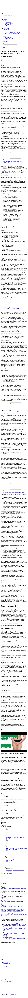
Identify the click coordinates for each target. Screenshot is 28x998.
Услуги (5, 965)
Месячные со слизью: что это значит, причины (14, 492)
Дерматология (6, 34)
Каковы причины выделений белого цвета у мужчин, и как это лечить (14, 412)
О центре (8, 22)
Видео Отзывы (10, 25)
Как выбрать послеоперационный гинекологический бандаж (11, 309)
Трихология (6, 28)
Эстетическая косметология (13, 32)
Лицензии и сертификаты (9, 994)
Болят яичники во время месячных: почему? (11, 902)
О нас (4, 20)
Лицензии (8, 24)
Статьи (8, 27)
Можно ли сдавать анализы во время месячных (12, 910)
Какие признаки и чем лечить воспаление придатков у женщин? (16, 849)
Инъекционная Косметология (13, 31)
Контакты (5, 41)
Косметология (6, 29)
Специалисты (9, 23)
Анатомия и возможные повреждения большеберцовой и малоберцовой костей (13, 922)
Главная (5, 19)
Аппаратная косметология (12, 33)
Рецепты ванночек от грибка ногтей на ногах (14, 925)
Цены (4, 36)
